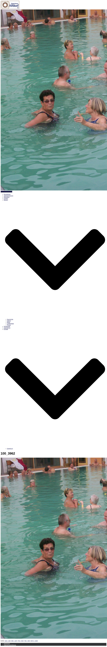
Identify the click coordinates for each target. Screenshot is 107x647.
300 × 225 (14, 641)
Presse (9, 325)
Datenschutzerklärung (10, 645)
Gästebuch (10, 448)
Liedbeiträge (10, 323)
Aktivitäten (7, 197)
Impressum (7, 643)
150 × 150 (7, 641)
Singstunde (7, 326)
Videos (9, 320)
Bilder (8, 322)
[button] (55, 318)
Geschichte (10, 319)
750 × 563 (20, 641)
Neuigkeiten (7, 194)
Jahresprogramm (8, 195)
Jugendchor (7, 328)
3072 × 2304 (34, 641)
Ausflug (6, 198)
